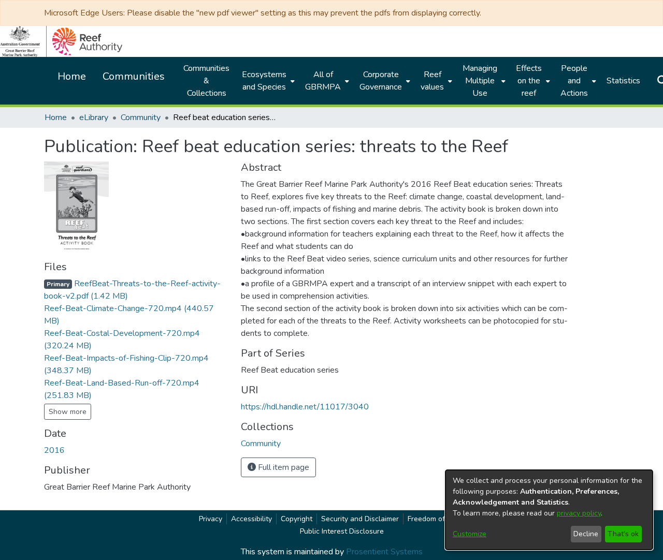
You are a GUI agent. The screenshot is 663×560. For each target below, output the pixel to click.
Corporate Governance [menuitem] (380, 81)
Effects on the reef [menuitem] (529, 81)
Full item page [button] (282, 467)
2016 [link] (54, 450)
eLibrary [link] (93, 117)
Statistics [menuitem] (623, 80)
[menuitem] (267, 80)
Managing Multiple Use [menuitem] (480, 81)
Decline (585, 534)
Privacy (210, 519)
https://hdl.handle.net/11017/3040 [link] (305, 406)
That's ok (623, 534)
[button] (261, 443)
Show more (68, 412)
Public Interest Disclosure (342, 531)
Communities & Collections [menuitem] (206, 81)
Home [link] (56, 117)
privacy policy (579, 513)
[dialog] (549, 510)
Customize (469, 534)
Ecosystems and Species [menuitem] (264, 81)
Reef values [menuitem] (432, 81)
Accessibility (251, 519)
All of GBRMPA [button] (323, 81)
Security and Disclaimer (360, 519)
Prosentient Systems (384, 551)
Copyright (296, 519)
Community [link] (141, 117)
